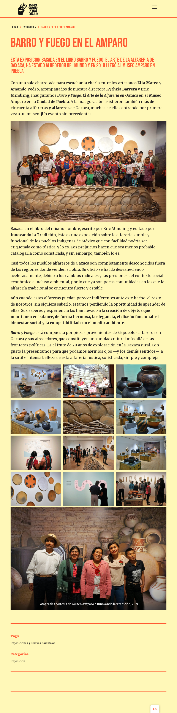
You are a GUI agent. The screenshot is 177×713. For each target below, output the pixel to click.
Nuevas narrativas (43, 643)
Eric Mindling (116, 228)
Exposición (18, 661)
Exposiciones (19, 643)
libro (39, 228)
